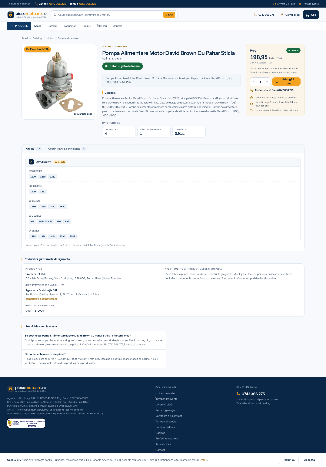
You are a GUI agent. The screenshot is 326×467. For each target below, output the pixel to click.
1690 (62, 206)
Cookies (160, 433)
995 (67, 221)
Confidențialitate (165, 427)
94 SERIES (34, 230)
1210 (42, 176)
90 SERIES (34, 201)
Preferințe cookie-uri (167, 438)
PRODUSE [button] (21, 26)
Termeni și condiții (166, 421)
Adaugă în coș (288, 81)
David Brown (43, 161)
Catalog (52, 25)
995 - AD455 (45, 221)
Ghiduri (86, 25)
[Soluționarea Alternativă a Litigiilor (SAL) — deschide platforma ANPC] (26, 423)
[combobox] (109, 15)
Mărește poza (84, 113)
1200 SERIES (35, 171)
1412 (42, 191)
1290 (33, 206)
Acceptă (309, 460)
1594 (62, 236)
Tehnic (83, 3)
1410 (33, 191)
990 (59, 221)
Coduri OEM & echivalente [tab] (66, 148)
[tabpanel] (163, 202)
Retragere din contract (168, 416)
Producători (69, 25)
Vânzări (52, 3)
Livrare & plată (163, 404)
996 (32, 221)
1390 (42, 206)
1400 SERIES (35, 186)
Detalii (203, 459)
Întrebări (102, 25)
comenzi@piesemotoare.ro (41, 298)
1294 (33, 236)
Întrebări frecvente (166, 399)
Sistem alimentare (68, 38)
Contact (117, 25)
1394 (42, 236)
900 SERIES (35, 216)
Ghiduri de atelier (165, 393)
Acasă (38, 25)
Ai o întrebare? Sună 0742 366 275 (274, 90)
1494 (52, 236)
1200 (33, 176)
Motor (50, 38)
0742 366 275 (253, 394)
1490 (52, 206)
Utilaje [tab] (33, 148)
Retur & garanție (165, 410)
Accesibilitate (163, 444)
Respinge (289, 460)
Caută (169, 14)
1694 (72, 236)
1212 (52, 176)
